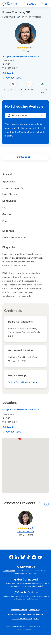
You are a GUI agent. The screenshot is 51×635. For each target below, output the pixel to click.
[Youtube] (40, 557)
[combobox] (25, 115)
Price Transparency (35, 614)
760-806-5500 (13, 77)
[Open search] (42, 3)
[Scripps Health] (9, 4)
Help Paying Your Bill (16, 614)
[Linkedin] (17, 557)
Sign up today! (37, 586)
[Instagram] (34, 557)
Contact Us (27, 567)
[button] (19, 439)
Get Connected (27, 579)
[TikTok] (28, 557)
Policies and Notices (19, 610)
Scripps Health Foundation (29, 599)
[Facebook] (11, 557)
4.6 (29, 528)
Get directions (9, 73)
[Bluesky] (23, 557)
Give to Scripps (27, 592)
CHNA (36, 619)
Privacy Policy (34, 610)
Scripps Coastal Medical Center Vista (20, 56)
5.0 (29, 48)
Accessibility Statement (22, 619)
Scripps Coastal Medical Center (23, 382)
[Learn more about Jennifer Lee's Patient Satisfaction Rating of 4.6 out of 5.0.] (22, 528)
